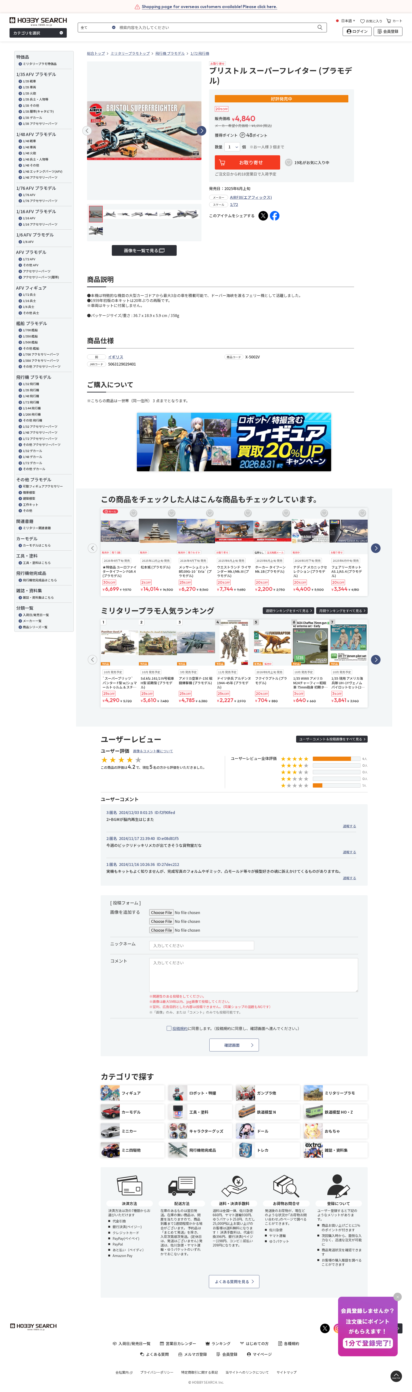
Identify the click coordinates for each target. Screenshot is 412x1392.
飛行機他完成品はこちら (40, 580)
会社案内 (122, 1372)
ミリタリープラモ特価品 (40, 63)
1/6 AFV (28, 241)
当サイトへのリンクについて (247, 1372)
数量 (218, 146)
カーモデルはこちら (37, 545)
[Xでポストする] (263, 216)
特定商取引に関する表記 (199, 1372)
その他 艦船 (31, 348)
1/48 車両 (29, 147)
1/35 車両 (29, 87)
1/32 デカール (32, 450)
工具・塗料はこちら (37, 562)
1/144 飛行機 (32, 408)
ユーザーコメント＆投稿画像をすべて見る (330, 739)
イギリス (115, 357)
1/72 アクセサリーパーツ (40, 438)
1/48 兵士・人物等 (35, 159)
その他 (27, 510)
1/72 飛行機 (31, 402)
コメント (118, 961)
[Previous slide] (87, 131)
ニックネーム (123, 943)
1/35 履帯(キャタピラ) (38, 111)
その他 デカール (34, 469)
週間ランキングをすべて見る (287, 610)
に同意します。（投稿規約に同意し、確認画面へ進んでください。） (236, 1028)
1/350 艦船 (30, 336)
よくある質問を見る (232, 1281)
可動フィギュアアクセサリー (43, 486)
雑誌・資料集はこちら (38, 597)
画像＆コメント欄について (153, 751)
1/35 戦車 (29, 81)
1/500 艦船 (30, 342)
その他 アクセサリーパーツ (42, 366)
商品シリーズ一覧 (35, 627)
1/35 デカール (32, 117)
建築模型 (29, 498)
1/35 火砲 (29, 93)
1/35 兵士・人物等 (35, 99)
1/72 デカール (32, 463)
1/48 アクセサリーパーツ (40, 177)
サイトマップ (287, 1372)
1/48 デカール (32, 456)
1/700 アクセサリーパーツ (41, 354)
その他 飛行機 (32, 420)
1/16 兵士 (29, 300)
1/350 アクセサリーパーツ (41, 360)
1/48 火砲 (29, 153)
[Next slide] (201, 131)
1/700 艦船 (30, 330)
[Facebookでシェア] (274, 216)
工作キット (30, 504)
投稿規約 (180, 1028)
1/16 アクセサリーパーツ (40, 224)
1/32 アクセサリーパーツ (40, 426)
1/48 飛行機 (31, 396)
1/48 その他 (31, 165)
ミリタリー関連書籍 (37, 528)
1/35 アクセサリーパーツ (40, 123)
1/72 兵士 (29, 294)
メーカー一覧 (32, 620)
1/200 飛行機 (32, 414)
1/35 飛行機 (31, 390)
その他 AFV (30, 265)
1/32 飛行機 (31, 384)
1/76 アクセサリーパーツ (40, 200)
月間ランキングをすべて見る (340, 610)
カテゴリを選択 (26, 33)
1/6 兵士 (28, 306)
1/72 (234, 204)
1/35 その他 (31, 105)
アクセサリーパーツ (37, 271)
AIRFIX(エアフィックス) (251, 197)
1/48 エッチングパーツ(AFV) (42, 171)
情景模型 (29, 492)
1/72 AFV (29, 259)
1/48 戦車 (29, 141)
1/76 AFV (29, 194)
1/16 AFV (29, 218)
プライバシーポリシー (157, 1372)
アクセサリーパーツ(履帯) (41, 277)
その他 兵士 (31, 313)
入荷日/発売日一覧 (36, 615)
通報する (349, 826)
